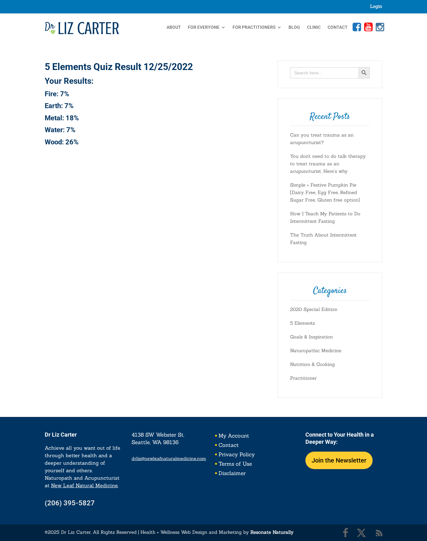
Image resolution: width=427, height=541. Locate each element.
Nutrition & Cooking (312, 364)
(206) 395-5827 (70, 503)
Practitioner (303, 378)
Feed (379, 533)
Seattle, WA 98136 (155, 442)
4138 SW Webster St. (158, 434)
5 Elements (302, 323)
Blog (294, 27)
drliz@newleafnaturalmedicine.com (169, 458)
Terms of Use (235, 464)
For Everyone (203, 27)
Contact (338, 27)
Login (376, 6)
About (174, 27)
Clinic (314, 27)
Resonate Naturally (272, 532)
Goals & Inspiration (311, 337)
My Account (234, 436)
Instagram (379, 27)
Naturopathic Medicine (315, 350)
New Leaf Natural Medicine (84, 485)
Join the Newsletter (339, 460)
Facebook (356, 27)
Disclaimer (232, 474)
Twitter (361, 533)
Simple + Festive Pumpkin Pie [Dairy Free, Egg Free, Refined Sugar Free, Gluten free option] (325, 192)
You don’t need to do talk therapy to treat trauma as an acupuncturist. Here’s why (328, 163)
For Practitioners (254, 27)
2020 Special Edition (313, 309)
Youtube (368, 27)
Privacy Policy (237, 455)
